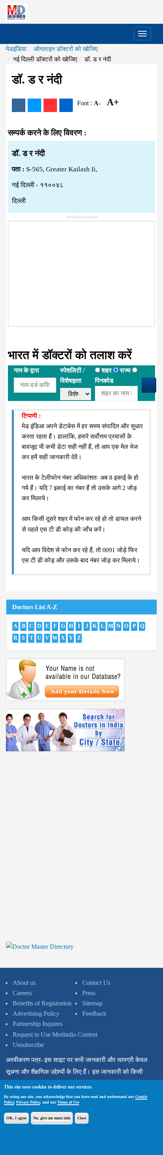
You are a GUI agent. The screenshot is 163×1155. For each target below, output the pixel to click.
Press (88, 993)
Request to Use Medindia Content (55, 1034)
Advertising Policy (36, 1013)
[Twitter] (34, 105)
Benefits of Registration (42, 1003)
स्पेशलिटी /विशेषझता (72, 375)
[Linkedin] (66, 105)
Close (81, 1118)
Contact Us (96, 982)
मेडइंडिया (16, 49)
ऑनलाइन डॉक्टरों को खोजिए (66, 49)
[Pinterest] (50, 105)
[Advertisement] (67, 270)
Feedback (94, 1013)
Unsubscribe (28, 1044)
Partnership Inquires (38, 1023)
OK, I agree (16, 1118)
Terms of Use (68, 1102)
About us (24, 982)
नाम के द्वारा (26, 370)
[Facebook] (18, 105)
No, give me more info (51, 1118)
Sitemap (92, 1003)
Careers (22, 993)
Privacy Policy (28, 1102)
